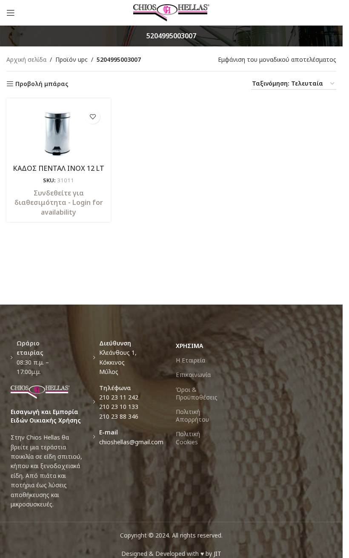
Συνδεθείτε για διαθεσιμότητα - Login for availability (58, 202)
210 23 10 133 (118, 407)
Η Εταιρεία (190, 360)
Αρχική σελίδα (26, 59)
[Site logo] (171, 12)
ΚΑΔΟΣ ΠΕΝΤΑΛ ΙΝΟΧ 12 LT (58, 168)
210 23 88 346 (118, 416)
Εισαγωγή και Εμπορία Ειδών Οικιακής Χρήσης (46, 416)
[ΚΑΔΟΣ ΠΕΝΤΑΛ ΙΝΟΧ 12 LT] (58, 132)
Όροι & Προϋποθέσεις (196, 393)
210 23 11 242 (118, 397)
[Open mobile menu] (10, 12)
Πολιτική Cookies (188, 438)
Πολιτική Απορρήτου (192, 415)
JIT (217, 553)
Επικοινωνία (193, 375)
